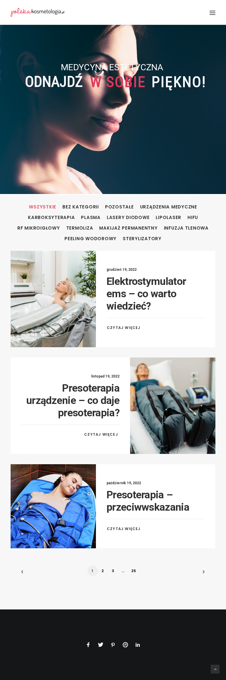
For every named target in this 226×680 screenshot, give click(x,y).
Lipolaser (168, 217)
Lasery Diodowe (128, 217)
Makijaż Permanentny (128, 228)
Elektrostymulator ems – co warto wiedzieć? (146, 293)
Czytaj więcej (124, 327)
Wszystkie (42, 207)
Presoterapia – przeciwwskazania (148, 501)
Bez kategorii (80, 207)
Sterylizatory (142, 239)
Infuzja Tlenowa (186, 228)
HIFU (192, 217)
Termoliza (79, 228)
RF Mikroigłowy (38, 228)
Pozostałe (119, 207)
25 (133, 570)
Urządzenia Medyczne (168, 207)
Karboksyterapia (51, 217)
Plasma (91, 217)
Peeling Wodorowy (90, 239)
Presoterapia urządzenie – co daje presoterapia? (72, 400)
